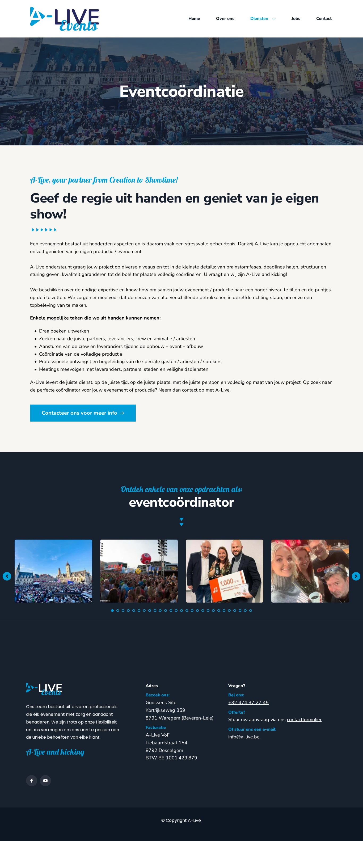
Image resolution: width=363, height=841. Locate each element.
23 (229, 610)
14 (181, 610)
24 (234, 610)
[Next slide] (356, 576)
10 (160, 610)
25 (240, 610)
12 (171, 610)
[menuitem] (194, 18)
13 (176, 610)
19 (208, 610)
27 (250, 610)
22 (224, 610)
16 (192, 610)
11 (165, 610)
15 (186, 610)
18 (202, 610)
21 (218, 610)
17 (197, 610)
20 (213, 610)
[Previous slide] (7, 576)
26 (245, 610)
